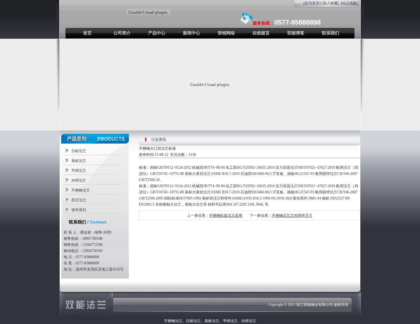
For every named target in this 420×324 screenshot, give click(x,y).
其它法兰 (78, 200)
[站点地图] (349, 3)
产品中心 (156, 33)
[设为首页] (312, 3)
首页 (87, 33)
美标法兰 (78, 161)
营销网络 (226, 33)
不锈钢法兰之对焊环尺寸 (292, 215)
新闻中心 (191, 33)
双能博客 (295, 33)
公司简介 (122, 33)
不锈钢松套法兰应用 (225, 215)
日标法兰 (78, 151)
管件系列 (78, 210)
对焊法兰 (78, 180)
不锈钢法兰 (80, 190)
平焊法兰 (78, 170)
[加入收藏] (330, 3)
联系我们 (330, 33)
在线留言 (261, 33)
